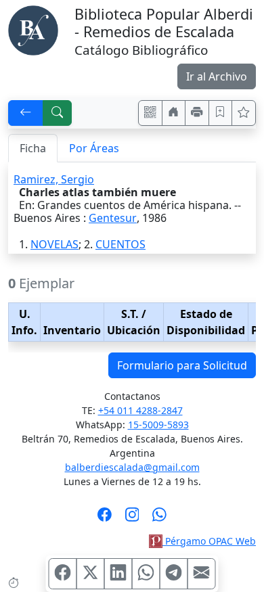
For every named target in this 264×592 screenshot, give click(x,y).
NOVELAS (54, 244)
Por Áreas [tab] (94, 148)
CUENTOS (120, 244)
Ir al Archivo (216, 76)
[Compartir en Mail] (202, 573)
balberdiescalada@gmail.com (132, 467)
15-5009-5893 (158, 424)
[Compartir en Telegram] (174, 573)
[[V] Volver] (25, 113)
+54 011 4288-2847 (140, 410)
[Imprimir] (197, 113)
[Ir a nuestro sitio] (174, 113)
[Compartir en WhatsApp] (146, 573)
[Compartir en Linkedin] (118, 573)
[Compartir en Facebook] (63, 573)
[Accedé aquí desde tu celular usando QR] (150, 113)
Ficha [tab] (33, 148)
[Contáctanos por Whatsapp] (159, 518)
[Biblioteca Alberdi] (33, 29)
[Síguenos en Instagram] (132, 518)
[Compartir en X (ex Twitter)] (90, 573)
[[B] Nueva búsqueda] (57, 113)
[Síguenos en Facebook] (104, 518)
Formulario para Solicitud (182, 365)
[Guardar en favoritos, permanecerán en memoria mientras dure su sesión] (220, 113)
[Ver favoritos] (244, 113)
